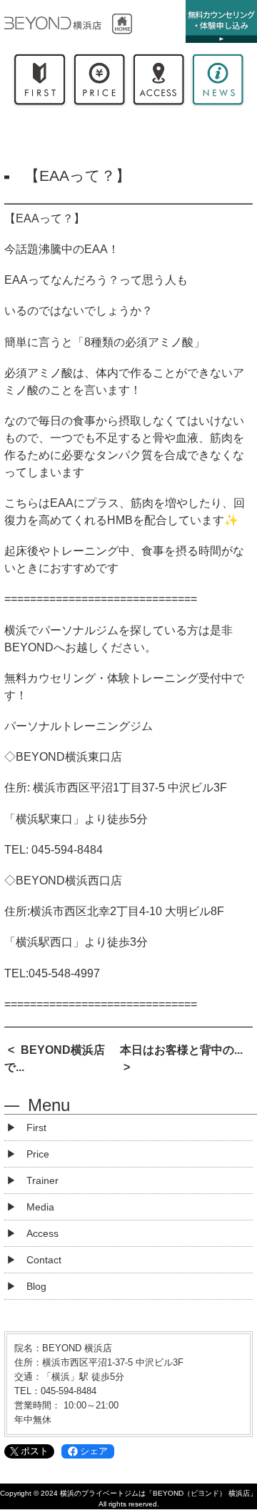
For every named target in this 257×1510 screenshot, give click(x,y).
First (39, 82)
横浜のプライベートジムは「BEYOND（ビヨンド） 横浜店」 (158, 1493)
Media (40, 1207)
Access (158, 82)
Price (98, 82)
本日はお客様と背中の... (181, 1050)
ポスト (35, 1451)
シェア (94, 1451)
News (217, 82)
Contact (43, 1259)
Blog (36, 1286)
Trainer (42, 1180)
